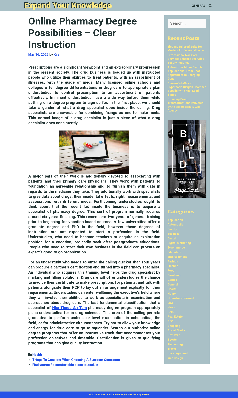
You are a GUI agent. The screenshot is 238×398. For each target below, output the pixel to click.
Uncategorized (178, 353)
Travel (172, 348)
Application (175, 220)
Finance (173, 266)
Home (172, 293)
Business (173, 233)
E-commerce (176, 247)
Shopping (174, 325)
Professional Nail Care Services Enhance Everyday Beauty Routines (186, 58)
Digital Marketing (179, 243)
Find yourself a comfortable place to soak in (65, 365)
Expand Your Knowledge (68, 5)
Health (37, 355)
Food (171, 270)
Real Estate (175, 316)
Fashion (173, 261)
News (171, 307)
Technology (175, 344)
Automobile (175, 224)
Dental (172, 238)
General (198, 6)
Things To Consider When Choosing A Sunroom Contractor (76, 360)
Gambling (174, 275)
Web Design (175, 358)
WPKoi (145, 394)
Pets (171, 312)
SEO (170, 321)
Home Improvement (181, 298)
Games (172, 279)
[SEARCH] (210, 5)
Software (174, 335)
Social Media (176, 330)
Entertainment (177, 256)
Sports (172, 339)
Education (174, 252)
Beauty (172, 229)
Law (170, 302)
